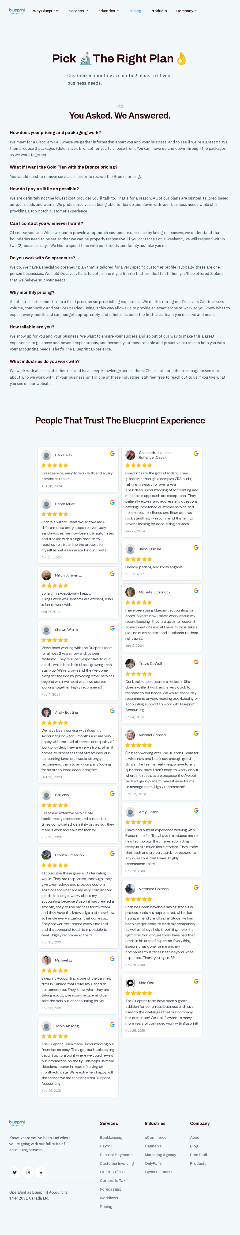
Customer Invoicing (117, 1164)
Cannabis (153, 1146)
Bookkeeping (111, 1137)
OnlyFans (153, 1164)
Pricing (135, 11)
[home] (17, 11)
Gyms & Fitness (158, 1172)
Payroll (106, 1146)
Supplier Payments (116, 1155)
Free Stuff (198, 1155)
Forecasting (110, 1189)
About (195, 1137)
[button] (78, 11)
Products (158, 11)
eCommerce (155, 1137)
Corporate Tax (112, 1181)
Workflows (109, 1198)
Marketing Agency (160, 1155)
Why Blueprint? (46, 11)
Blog (194, 1146)
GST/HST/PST (112, 1172)
